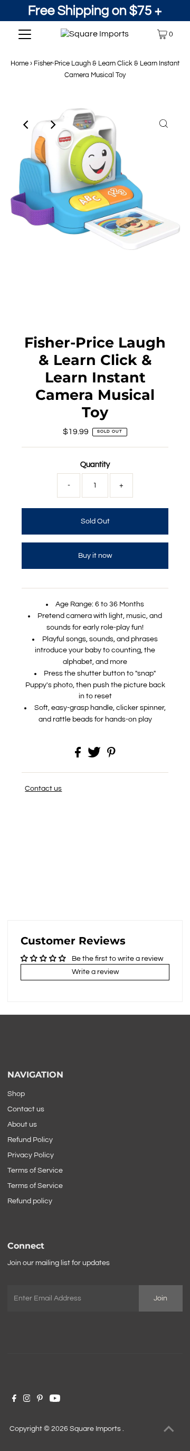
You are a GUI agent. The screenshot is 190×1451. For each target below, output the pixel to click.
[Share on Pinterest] (111, 755)
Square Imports (96, 1429)
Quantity (95, 465)
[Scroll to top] (168, 1429)
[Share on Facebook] (78, 755)
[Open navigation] (25, 34)
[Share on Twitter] (95, 755)
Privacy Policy (30, 1155)
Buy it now (95, 555)
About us (22, 1124)
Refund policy (29, 1201)
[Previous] (26, 124)
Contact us (43, 788)
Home (19, 63)
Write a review (95, 972)
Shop (16, 1094)
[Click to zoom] (163, 124)
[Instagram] (27, 1399)
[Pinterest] (39, 1399)
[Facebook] (14, 1399)
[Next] (52, 124)
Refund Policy (30, 1140)
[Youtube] (55, 1399)
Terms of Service (35, 1170)
